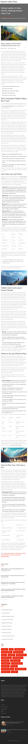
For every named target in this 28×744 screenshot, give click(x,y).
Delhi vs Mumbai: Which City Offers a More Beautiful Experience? (15, 722)
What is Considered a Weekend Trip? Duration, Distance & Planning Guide (12, 596)
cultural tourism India (16, 663)
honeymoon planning (20, 669)
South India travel (18, 652)
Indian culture (5, 666)
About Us (3, 705)
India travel (11, 655)
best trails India (5, 555)
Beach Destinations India (8, 616)
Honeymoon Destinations (8, 636)
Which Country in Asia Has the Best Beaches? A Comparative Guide (12, 569)
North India (14, 666)
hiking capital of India (9, 553)
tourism (3, 655)
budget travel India (19, 649)
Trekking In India (8, 16)
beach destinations (18, 657)
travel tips (4, 649)
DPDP (2, 711)
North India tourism (21, 655)
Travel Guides (6, 613)
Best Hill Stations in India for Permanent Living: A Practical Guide (13, 576)
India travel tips (5, 671)
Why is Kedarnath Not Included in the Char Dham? (17, 730)
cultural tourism (5, 663)
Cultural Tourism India (7, 639)
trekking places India (20, 553)
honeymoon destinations (7, 669)
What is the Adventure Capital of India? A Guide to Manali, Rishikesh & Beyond (13, 590)
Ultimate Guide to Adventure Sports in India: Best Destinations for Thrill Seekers (13, 583)
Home (2, 16)
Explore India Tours (9, 1)
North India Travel (6, 626)
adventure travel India (15, 555)
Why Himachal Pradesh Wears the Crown (10, 86)
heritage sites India (6, 657)
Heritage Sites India (7, 609)
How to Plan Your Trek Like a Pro (9, 95)
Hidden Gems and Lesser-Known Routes (10, 91)
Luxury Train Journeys (7, 619)
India (8, 52)
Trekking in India (13, 48)
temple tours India (15, 660)
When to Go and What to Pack (8, 93)
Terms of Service (4, 707)
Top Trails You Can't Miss (7, 88)
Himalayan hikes (5, 556)
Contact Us (3, 713)
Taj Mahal (14, 671)
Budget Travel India (7, 622)
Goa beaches (5, 660)
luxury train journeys (6, 652)
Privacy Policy (4, 709)
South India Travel (6, 629)
